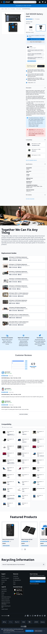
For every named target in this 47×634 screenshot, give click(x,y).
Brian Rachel (7, 372)
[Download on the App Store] (18, 589)
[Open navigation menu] (1, 2)
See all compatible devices (31, 160)
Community (15, 576)
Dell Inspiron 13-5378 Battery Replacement (18, 278)
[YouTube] (35, 615)
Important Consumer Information (5, 603)
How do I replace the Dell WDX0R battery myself (34, 54)
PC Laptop (13, 8)
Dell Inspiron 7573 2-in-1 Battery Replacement (18, 314)
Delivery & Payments (5, 600)
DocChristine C (8, 388)
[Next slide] (25, 549)
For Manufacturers (17, 580)
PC (8, 8)
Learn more (31, 129)
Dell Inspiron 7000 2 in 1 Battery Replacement (18, 293)
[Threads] (42, 615)
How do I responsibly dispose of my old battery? (14, 564)
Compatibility (29, 139)
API (2, 584)
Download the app (17, 587)
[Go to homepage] (7, 2)
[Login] (45, 2)
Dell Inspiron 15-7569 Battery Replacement (18, 257)
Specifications (29, 164)
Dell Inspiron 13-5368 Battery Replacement (18, 271)
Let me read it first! (35, 583)
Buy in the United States (36, 39)
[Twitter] (30, 615)
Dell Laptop (18, 8)
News (14, 584)
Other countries (38, 630)
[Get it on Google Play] (18, 593)
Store (2, 8)
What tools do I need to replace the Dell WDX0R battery (35, 58)
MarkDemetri (8, 401)
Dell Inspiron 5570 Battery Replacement (17, 307)
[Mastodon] (37, 615)
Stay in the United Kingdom (35, 41)
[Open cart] (42, 2)
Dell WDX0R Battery (26, 8)
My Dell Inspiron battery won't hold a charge (35, 51)
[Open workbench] (39, 2)
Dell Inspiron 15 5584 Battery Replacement (18, 285)
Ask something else (32, 61)
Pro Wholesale (16, 578)
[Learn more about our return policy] (35, 83)
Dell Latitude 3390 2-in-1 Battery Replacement (18, 321)
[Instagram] (32, 615)
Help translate (4, 615)
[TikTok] (25, 615)
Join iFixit (41, 66)
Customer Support (5, 578)
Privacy (2, 593)
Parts (6, 8)
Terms (2, 595)
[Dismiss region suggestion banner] (44, 630)
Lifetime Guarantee (5, 598)
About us (3, 576)
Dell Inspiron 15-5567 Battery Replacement (18, 300)
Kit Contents (29, 194)
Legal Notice (4, 591)
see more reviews (23, 414)
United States (29, 630)
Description (28, 87)
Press (14, 582)
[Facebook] (28, 615)
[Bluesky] (40, 615)
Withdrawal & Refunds (6, 597)
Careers (3, 582)
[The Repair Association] (45, 615)
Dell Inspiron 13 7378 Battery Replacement (18, 264)
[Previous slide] (22, 549)
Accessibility (3, 589)
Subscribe (38, 581)
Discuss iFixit (4, 580)
